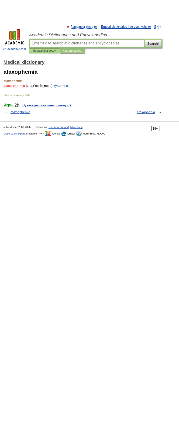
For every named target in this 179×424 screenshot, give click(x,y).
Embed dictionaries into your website (126, 26)
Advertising (76, 127)
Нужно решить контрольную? (47, 105)
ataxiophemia (20, 112)
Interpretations (72, 50)
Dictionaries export (14, 133)
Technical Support (58, 127)
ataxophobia (146, 112)
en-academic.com (14, 49)
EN (156, 26)
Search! (153, 43)
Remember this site (84, 26)
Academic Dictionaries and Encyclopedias (68, 35)
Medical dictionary (44, 50)
